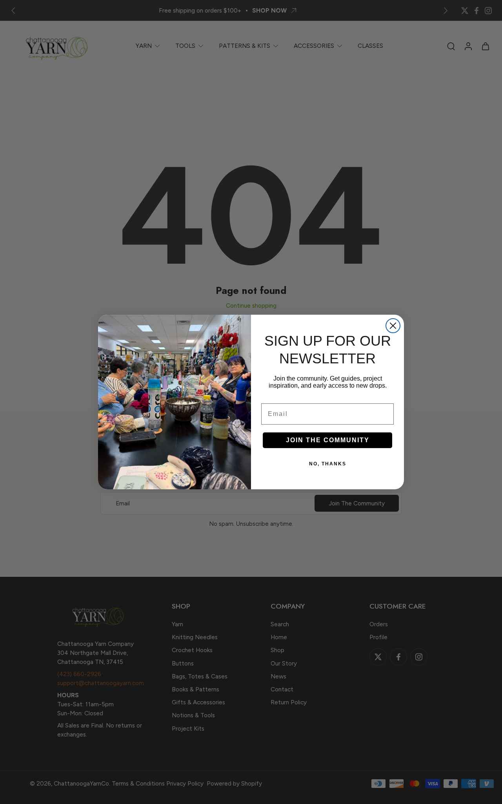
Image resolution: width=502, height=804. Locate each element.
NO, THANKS (327, 464)
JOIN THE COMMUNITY (327, 440)
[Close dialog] (393, 326)
